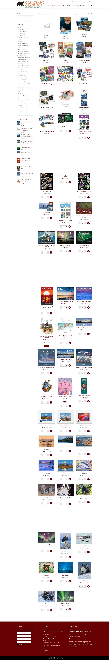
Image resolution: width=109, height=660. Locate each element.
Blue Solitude (65, 575)
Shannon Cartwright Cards (23, 61)
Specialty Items (19, 109)
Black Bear (46, 575)
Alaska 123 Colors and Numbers (65, 396)
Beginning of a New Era (84, 546)
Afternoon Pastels (46, 473)
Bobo (84, 580)
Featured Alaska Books (22, 43)
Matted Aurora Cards (22, 37)
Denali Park (20, 86)
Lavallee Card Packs (22, 71)
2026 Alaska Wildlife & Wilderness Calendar (84, 216)
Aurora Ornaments (21, 103)
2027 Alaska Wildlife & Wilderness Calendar (46, 246)
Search (32, 16)
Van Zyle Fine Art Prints (22, 99)
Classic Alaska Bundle (47, 153)
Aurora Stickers (21, 35)
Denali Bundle (65, 152)
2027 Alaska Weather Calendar (84, 301)
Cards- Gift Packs (20, 75)
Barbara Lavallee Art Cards (23, 57)
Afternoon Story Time (46, 396)
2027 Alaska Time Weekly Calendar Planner (46, 306)
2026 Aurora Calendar (65, 245)
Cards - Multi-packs (20, 63)
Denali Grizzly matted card (65, 425)
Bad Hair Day (65, 551)
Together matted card (84, 425)
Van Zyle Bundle (46, 212)
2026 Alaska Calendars (22, 51)
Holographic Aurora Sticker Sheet (84, 191)
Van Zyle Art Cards (21, 95)
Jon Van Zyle (19, 93)
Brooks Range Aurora (65, 603)
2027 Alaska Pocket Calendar (65, 359)
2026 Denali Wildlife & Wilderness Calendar (47, 271)
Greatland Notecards (22, 59)
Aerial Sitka (84, 448)
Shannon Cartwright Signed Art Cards (25, 90)
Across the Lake (65, 445)
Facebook (45, 650)
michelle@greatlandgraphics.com (51, 645)
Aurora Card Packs (21, 29)
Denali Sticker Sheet (46, 191)
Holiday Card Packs (22, 67)
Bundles (18, 47)
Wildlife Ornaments (22, 105)
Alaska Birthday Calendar (84, 395)
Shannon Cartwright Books (23, 45)
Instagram (45, 652)
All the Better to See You (65, 497)
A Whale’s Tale (46, 449)
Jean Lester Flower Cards (23, 69)
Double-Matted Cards (21, 77)
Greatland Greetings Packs (23, 65)
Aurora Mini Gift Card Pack (84, 131)
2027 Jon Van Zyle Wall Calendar (84, 367)
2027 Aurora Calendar (84, 245)
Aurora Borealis (46, 544)
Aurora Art (19, 27)
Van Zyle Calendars (22, 97)
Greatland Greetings (22, 88)
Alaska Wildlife (21, 79)
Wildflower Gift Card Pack (65, 220)
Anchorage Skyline (46, 520)
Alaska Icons (47, 425)
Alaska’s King (84, 473)
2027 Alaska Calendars (22, 53)
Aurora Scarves (21, 33)
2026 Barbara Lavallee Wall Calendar (46, 337)
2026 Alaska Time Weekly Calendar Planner (84, 276)
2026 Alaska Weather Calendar (65, 301)
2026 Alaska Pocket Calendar (84, 327)
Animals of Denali (65, 522)
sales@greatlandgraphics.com (51, 636)
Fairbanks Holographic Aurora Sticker (65, 175)
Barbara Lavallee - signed (23, 84)
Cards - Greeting (20, 55)
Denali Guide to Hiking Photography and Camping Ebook (84, 161)
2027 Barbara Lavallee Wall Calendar (65, 336)
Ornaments (19, 101)
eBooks (19, 41)
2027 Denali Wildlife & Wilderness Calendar (65, 271)
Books (18, 39)
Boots (46, 604)
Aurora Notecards (21, 31)
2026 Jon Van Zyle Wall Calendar (46, 367)
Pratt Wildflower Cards (22, 73)
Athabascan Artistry (84, 521)
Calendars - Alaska (20, 49)
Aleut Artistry (46, 497)
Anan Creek (84, 496)
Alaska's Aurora (21, 81)
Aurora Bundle (65, 124)
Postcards (19, 107)
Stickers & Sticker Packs (21, 112)
